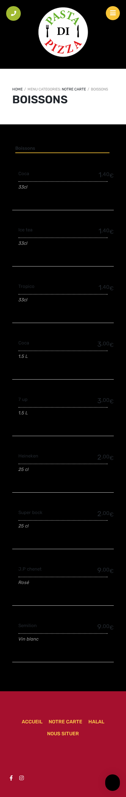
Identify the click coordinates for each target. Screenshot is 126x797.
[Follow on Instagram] (21, 778)
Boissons (25, 148)
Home (17, 89)
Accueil (32, 722)
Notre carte (74, 89)
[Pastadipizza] (63, 32)
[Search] (112, 781)
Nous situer (63, 733)
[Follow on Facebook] (11, 778)
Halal (96, 722)
